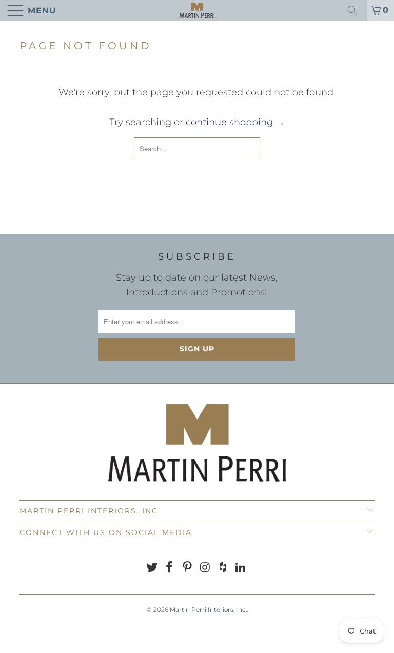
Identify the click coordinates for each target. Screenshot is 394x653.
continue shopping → (235, 122)
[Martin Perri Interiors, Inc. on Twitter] (152, 568)
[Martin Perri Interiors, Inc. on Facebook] (170, 568)
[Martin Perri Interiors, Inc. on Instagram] (205, 568)
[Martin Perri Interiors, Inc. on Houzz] (223, 568)
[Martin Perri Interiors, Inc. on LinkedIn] (241, 568)
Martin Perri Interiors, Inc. (208, 610)
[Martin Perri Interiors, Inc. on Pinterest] (187, 568)
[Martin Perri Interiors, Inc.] (197, 10)
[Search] (356, 10)
